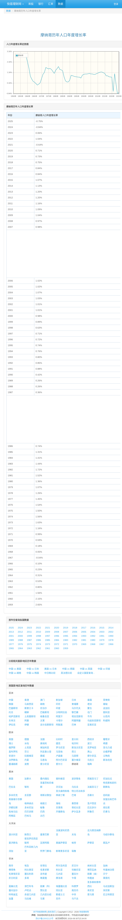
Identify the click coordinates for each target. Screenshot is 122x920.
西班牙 (90, 739)
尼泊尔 (43, 708)
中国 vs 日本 (33, 669)
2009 (47, 632)
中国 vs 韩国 (33, 673)
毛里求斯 (44, 869)
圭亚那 (27, 795)
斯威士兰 (60, 894)
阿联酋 (59, 724)
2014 (110, 627)
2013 (11, 632)
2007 (65, 632)
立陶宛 (106, 755)
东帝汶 (12, 720)
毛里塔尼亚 (14, 874)
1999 (29, 636)
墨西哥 (75, 803)
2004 (92, 632)
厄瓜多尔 (91, 807)
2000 (20, 636)
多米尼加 (28, 807)
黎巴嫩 (75, 712)
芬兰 (26, 751)
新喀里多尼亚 (62, 851)
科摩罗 (75, 886)
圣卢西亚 (91, 803)
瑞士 (11, 743)
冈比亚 (59, 890)
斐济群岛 (13, 842)
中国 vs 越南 (15, 673)
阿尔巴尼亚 (61, 760)
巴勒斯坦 (44, 712)
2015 (101, 627)
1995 (65, 636)
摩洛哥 (59, 878)
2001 (11, 636)
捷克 (58, 743)
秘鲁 (42, 807)
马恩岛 (43, 760)
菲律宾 (106, 700)
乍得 (74, 878)
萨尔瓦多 (76, 811)
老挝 (89, 704)
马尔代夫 (76, 708)
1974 (38, 644)
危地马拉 (13, 811)
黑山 (89, 751)
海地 (58, 803)
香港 (26, 700)
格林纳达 (28, 803)
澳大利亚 (13, 834)
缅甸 (105, 704)
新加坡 (59, 700)
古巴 (42, 815)
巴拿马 (106, 811)
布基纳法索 (108, 869)
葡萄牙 (106, 739)
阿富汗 (59, 716)
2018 (74, 627)
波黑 (26, 764)
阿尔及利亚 (61, 865)
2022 (38, 627)
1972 (56, 644)
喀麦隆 (43, 878)
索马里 (90, 894)
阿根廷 (12, 815)
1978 (110, 640)
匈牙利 (75, 743)
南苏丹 (75, 890)
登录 (116, 4)
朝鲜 (26, 712)
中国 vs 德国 (68, 669)
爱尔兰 (59, 764)
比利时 (59, 739)
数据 (60, 4)
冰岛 (26, 743)
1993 (83, 636)
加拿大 (27, 778)
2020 (56, 627)
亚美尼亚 (91, 724)
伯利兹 (106, 795)
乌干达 (75, 898)
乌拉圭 (75, 787)
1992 (92, 636)
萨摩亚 (90, 842)
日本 (74, 700)
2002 (110, 632)
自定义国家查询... (86, 673)
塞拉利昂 (28, 874)
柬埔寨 (75, 704)
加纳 (105, 865)
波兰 (89, 743)
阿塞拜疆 (76, 720)
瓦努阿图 (44, 842)
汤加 (11, 851)
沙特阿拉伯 (61, 712)
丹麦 (26, 760)
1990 (110, 636)
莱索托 (106, 878)
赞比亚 (43, 890)
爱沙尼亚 (44, 764)
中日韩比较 (49, 673)
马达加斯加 (108, 886)
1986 (38, 640)
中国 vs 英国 (86, 669)
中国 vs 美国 (15, 669)
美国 (11, 778)
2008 (56, 632)
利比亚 (59, 869)
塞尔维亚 (76, 760)
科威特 (106, 720)
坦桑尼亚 (76, 869)
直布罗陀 (13, 751)
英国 (11, 739)
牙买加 (59, 787)
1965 (11, 648)
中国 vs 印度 (104, 669)
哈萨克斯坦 (14, 716)
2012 (20, 632)
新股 (31, 4)
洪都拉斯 (13, 807)
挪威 (42, 755)
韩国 (11, 704)
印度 (58, 708)
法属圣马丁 (92, 787)
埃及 (26, 865)
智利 (26, 787)
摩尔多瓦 (91, 755)
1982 (74, 640)
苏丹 (58, 898)
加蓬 (11, 898)
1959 (65, 648)
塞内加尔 (13, 890)
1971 (65, 644)
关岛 (74, 834)
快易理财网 (14, 4)
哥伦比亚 (76, 807)
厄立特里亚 (108, 894)
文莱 (42, 720)
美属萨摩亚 (61, 842)
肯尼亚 (90, 890)
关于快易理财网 (40, 912)
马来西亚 (28, 704)
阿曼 (26, 720)
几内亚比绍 (45, 894)
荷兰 (74, 751)
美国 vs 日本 (50, 669)
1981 (83, 640)
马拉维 (27, 898)
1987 (29, 640)
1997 (47, 636)
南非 (11, 865)
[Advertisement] (63, 21)
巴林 (74, 724)
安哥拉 (43, 865)
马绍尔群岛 (108, 834)
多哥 (26, 878)
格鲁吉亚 (44, 716)
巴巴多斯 (28, 811)
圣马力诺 (107, 747)
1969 (83, 644)
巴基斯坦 (13, 708)
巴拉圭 (12, 787)
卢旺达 (27, 890)
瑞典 (89, 764)
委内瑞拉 (44, 778)
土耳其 (27, 747)
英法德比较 (66, 673)
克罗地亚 (91, 747)
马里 (42, 898)
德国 (26, 739)
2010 (38, 632)
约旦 (11, 712)
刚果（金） (92, 874)
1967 (101, 644)
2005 (83, 632)
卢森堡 (59, 755)
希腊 (105, 743)
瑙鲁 (74, 851)
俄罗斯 (12, 747)
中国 (11, 700)
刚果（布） (45, 886)
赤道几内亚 (30, 894)
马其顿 (75, 755)
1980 (92, 640)
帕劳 (74, 842)
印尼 (58, 704)
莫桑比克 (13, 886)
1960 (56, 648)
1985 (47, 640)
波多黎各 (76, 778)
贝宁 (105, 874)
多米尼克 (13, 795)
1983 (65, 640)
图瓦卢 (106, 842)
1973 (47, 644)
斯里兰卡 (28, 708)
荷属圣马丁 (92, 778)
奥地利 (43, 743)
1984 (56, 640)
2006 (74, 632)
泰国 (89, 700)
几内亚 (59, 874)
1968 (92, 644)
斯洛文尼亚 (77, 747)
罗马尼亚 (60, 747)
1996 (56, 636)
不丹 (89, 716)
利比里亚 (28, 869)
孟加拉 (106, 708)
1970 (74, 644)
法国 (42, 739)
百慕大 (90, 795)
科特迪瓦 (13, 894)
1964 (20, 648)
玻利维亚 (60, 778)
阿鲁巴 (90, 811)
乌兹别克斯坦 (94, 720)
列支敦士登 (45, 751)
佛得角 (12, 869)
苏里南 (59, 807)
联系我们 (52, 912)
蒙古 (89, 708)
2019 (65, 627)
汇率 (50, 4)
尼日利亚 (13, 878)
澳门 (42, 700)
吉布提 (43, 874)
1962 (38, 648)
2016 (92, 627)
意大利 (75, 739)
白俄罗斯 (107, 751)
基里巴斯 (44, 834)
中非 (74, 894)
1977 (11, 644)
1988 (20, 640)
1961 (47, 648)
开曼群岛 (60, 811)
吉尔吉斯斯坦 (47, 724)
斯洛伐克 (107, 760)
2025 (11, 627)
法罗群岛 (13, 760)
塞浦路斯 (13, 764)
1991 (101, 636)
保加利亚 (44, 747)
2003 (101, 632)
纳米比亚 (91, 865)
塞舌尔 (75, 874)
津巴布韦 (28, 886)
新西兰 (27, 834)
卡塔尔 (59, 720)
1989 (11, 640)
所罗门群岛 (45, 851)
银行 (40, 4)
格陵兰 (43, 803)
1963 (29, 648)
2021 (47, 627)
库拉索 (106, 807)
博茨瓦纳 (91, 869)
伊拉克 (12, 724)
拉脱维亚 (28, 755)
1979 (101, 640)
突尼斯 (106, 890)
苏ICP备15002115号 (44, 918)
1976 (20, 644)
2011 (29, 632)
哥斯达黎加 (45, 795)
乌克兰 (90, 760)
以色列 (106, 716)
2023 (29, 627)
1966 (110, 644)
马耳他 (59, 751)
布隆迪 (90, 878)
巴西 (42, 811)
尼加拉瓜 (107, 778)
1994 (74, 636)
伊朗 (26, 724)
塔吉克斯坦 (77, 716)
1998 (38, 636)
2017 (83, 627)
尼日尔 (75, 865)
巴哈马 (27, 815)
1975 (29, 644)
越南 (42, 704)
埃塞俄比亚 (61, 886)
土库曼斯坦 (30, 716)
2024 (20, 627)
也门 (89, 712)
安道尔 (12, 755)
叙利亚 (106, 712)
